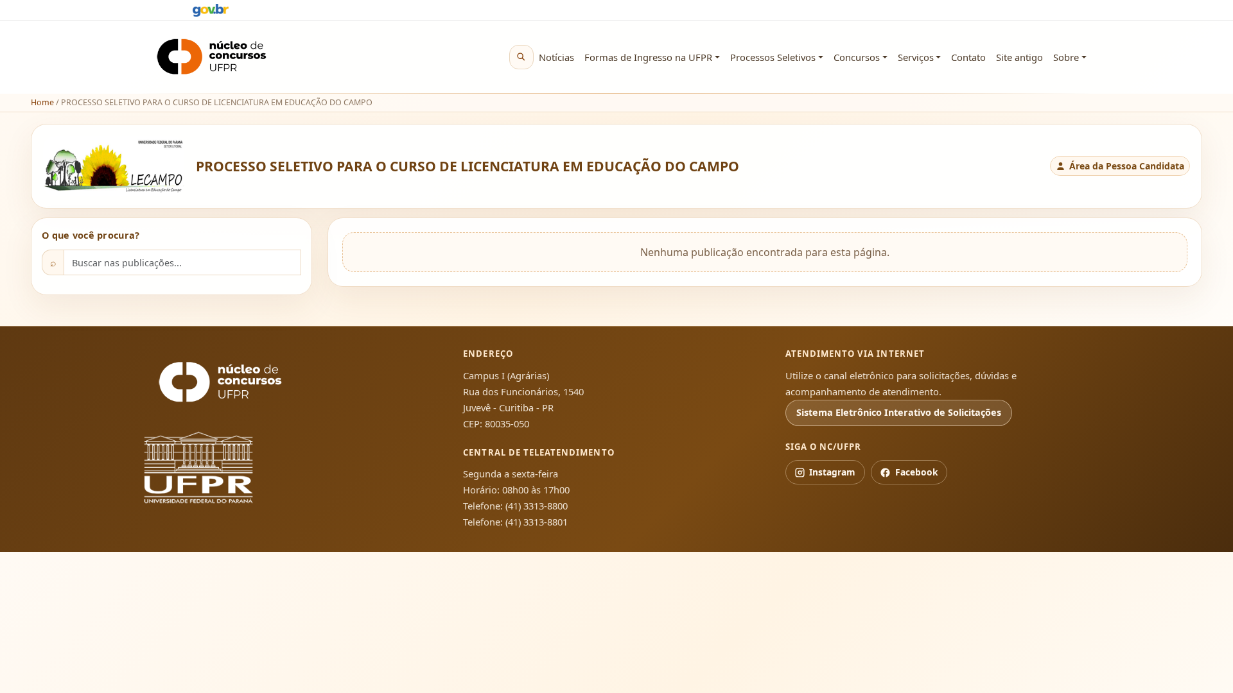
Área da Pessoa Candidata (1126, 166)
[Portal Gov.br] (211, 10)
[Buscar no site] (521, 57)
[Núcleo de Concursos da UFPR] (220, 382)
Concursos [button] (857, 57)
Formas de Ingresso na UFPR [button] (648, 57)
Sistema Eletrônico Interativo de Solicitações (898, 412)
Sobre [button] (1066, 57)
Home (42, 102)
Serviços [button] (916, 57)
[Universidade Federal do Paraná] (220, 467)
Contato (968, 57)
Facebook (916, 472)
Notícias (556, 57)
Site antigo (1019, 57)
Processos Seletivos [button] (773, 57)
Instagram (832, 472)
